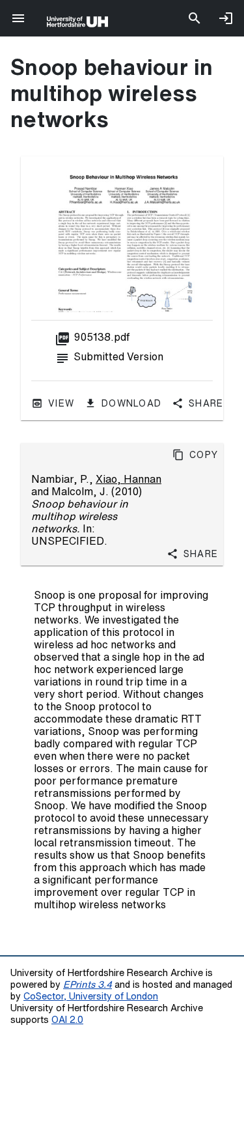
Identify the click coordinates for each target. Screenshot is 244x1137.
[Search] (194, 18)
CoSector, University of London (90, 996)
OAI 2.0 (67, 1019)
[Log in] (225, 18)
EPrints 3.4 (87, 984)
